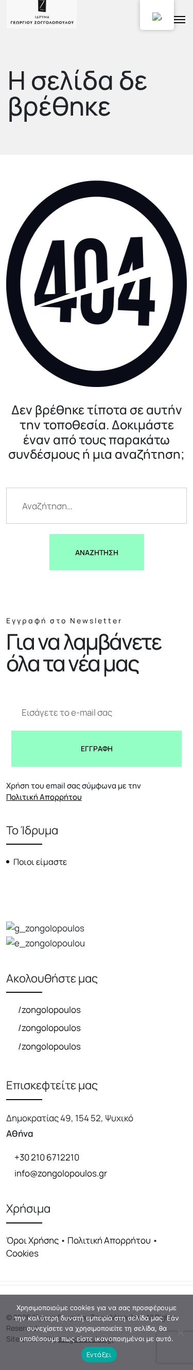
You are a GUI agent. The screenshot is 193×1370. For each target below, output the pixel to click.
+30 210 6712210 (46, 1157)
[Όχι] (180, 1332)
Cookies (22, 1253)
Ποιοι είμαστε (40, 861)
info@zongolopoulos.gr (60, 1173)
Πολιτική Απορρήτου (44, 797)
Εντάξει (99, 1354)
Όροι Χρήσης (32, 1240)
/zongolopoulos (48, 1010)
